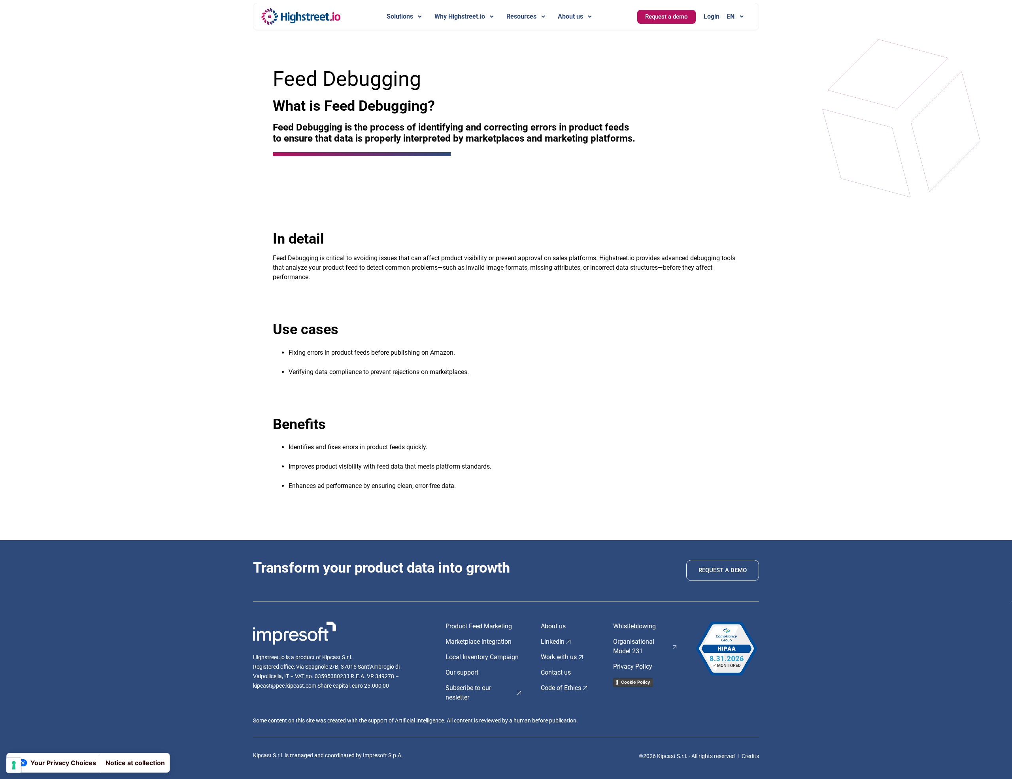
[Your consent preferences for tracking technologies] (13, 765)
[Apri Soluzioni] (420, 16)
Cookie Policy (635, 682)
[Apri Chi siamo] (590, 16)
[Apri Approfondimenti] (543, 16)
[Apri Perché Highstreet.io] (492, 16)
